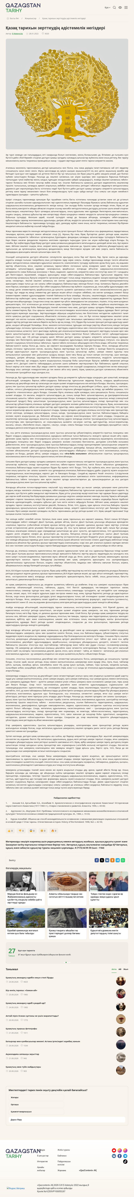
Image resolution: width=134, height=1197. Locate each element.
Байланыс (62, 1156)
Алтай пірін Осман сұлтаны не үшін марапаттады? (32, 1015)
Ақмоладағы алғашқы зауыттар (22, 1054)
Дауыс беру (16, 1119)
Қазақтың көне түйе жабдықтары (23, 1067)
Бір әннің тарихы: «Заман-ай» (21, 990)
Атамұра (41, 1150)
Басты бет (14, 18)
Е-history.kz (17, 33)
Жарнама (62, 1170)
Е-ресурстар (42, 1156)
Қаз (107, 7)
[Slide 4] (69, 962)
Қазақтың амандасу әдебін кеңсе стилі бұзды (30, 977)
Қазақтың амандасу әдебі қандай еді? (26, 1003)
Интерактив (42, 1161)
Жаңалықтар (30, 18)
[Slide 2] (66, 962)
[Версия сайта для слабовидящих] (120, 7)
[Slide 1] (64, 962)
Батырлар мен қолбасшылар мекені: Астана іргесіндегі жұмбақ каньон (43, 1041)
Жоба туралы (64, 1150)
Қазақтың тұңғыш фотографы (21, 1028)
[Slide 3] (67, 962)
